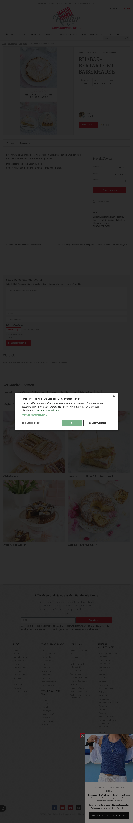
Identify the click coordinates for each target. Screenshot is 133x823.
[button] (66, 415)
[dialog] (66, 411)
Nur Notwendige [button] (97, 423)
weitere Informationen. (48, 410)
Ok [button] (72, 423)
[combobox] (114, 396)
